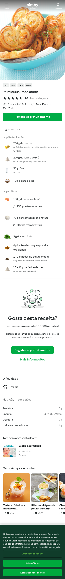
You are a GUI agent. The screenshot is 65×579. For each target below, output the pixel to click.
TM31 (28, 85)
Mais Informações (32, 359)
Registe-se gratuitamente (32, 117)
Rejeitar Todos (33, 563)
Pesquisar (58, 8)
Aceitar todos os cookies (32, 572)
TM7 (6, 85)
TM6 (13, 85)
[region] (32, 552)
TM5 (20, 85)
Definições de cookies (33, 553)
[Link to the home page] (32, 6)
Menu (6, 8)
